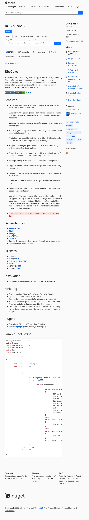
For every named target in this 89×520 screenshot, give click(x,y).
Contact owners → (72, 109)
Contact (9, 473)
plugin (69, 143)
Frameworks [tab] (24, 52)
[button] (57, 43)
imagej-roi (71, 139)
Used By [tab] (53, 52)
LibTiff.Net (13, 236)
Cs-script (12, 238)
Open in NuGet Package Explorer (75, 87)
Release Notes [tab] (25, 57)
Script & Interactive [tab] (12, 40)
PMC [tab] (16, 36)
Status (35, 473)
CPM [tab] (37, 36)
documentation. (32, 87)
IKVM (11, 231)
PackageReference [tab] (27, 36)
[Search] (80, 13)
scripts (12, 311)
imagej (70, 132)
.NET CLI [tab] (8, 36)
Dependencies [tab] (39, 52)
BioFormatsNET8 (16, 228)
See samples (28, 108)
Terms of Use (32, 508)
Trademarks (10, 510)
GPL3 (14, 256)
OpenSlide (27, 281)
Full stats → (70, 26)
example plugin (19, 326)
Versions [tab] (11, 57)
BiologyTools (76, 114)
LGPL (17, 259)
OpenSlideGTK (15, 243)
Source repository (72, 64)
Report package (74, 100)
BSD (19, 266)
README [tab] (11, 52)
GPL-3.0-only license (73, 71)
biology (70, 122)
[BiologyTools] (68, 114)
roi (79, 139)
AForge (12, 233)
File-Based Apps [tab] (26, 40)
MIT (32, 243)
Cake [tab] (36, 40)
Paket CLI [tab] (45, 36)
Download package (72, 78)
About (22, 508)
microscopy (72, 129)
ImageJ (12, 241)
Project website (74, 58)
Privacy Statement (69, 508)
